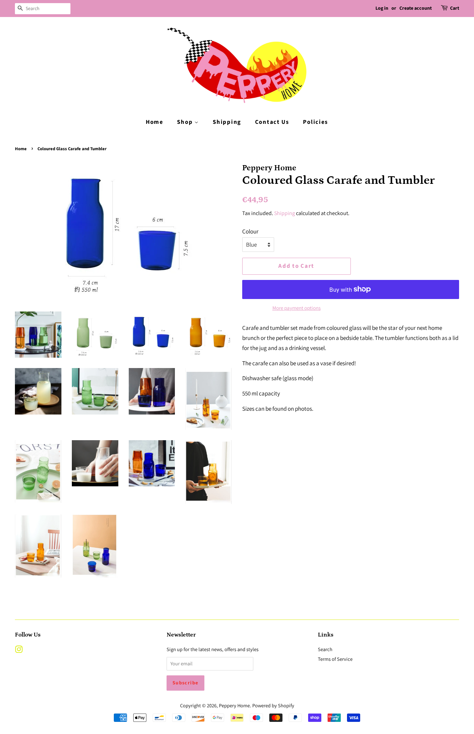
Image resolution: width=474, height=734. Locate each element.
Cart (454, 8)
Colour (250, 231)
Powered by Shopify (273, 705)
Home (154, 122)
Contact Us (272, 122)
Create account (415, 8)
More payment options (296, 308)
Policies (315, 122)
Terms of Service (335, 659)
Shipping (227, 122)
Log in (381, 8)
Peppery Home (234, 705)
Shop (185, 122)
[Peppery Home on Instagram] (19, 650)
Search (325, 649)
